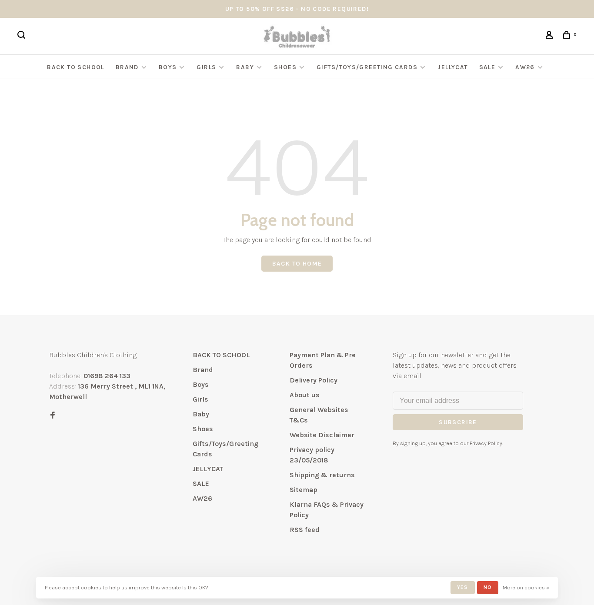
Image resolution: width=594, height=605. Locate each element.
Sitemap (303, 489)
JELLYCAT (452, 67)
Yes (462, 587)
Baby (245, 67)
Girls (206, 67)
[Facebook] (52, 416)
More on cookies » (526, 587)
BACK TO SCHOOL (75, 67)
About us (305, 395)
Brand (127, 67)
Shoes (285, 67)
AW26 (525, 67)
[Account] (550, 36)
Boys (168, 67)
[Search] (22, 36)
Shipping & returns (322, 475)
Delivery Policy (313, 380)
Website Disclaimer (322, 435)
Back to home (297, 263)
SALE (487, 67)
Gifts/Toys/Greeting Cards (368, 67)
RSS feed (305, 529)
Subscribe (458, 422)
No (488, 587)
